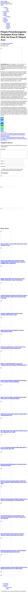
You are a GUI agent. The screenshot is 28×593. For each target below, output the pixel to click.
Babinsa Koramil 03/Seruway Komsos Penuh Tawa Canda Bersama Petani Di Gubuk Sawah (13, 347)
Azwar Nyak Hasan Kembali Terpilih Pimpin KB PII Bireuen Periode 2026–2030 (13, 448)
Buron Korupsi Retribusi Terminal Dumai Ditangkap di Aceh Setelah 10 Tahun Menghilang (14, 381)
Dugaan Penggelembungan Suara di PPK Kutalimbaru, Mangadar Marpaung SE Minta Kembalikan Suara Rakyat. (14, 138)
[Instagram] (2, 130)
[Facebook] (2, 118)
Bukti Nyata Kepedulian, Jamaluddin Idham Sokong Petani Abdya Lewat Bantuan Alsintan (13, 398)
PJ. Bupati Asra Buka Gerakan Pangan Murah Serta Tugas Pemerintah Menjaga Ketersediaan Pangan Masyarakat (13, 135)
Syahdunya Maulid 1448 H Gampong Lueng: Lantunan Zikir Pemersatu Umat (12, 314)
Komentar (3, 149)
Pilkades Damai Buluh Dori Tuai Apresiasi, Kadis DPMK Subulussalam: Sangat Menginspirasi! (13, 279)
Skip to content (4, 1)
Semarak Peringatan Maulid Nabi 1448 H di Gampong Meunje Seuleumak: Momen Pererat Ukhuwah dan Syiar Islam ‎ (14, 297)
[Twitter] (2, 121)
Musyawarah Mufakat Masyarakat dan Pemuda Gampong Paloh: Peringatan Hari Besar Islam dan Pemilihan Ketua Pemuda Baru (13, 262)
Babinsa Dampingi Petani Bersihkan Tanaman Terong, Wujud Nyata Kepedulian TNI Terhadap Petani (14, 499)
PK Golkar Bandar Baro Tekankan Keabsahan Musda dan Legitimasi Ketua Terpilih (14, 431)
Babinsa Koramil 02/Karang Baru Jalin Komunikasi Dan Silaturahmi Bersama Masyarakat (13, 551)
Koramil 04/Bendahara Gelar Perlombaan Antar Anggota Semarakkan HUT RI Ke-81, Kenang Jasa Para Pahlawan (13, 517)
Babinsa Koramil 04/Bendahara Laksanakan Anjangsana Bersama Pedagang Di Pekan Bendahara (14, 364)
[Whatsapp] (2, 127)
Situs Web (3, 166)
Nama (2, 161)
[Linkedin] (2, 124)
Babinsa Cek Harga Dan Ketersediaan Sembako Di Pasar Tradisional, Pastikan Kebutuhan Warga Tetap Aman (13, 482)
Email (2, 163)
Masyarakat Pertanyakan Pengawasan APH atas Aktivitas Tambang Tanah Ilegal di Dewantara (12, 534)
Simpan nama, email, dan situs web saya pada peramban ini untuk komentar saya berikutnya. (12, 169)
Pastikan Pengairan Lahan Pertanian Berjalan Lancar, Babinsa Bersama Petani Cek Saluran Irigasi (14, 568)
